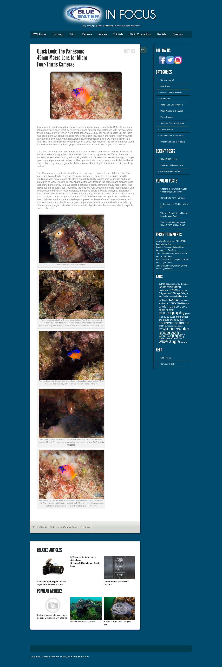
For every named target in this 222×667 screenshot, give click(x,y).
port (160, 317)
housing (173, 296)
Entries (165, 358)
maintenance (184, 300)
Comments (167, 364)
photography (172, 312)
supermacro (178, 326)
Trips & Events (166, 129)
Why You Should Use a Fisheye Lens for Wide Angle (174, 214)
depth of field (183, 290)
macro (172, 299)
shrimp (178, 316)
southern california (174, 323)
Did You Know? (167, 80)
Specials (178, 34)
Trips (73, 34)
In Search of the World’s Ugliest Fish (174, 205)
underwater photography (172, 334)
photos (188, 314)
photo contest (166, 309)
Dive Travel (165, 86)
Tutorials (118, 34)
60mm (162, 284)
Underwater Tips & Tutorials (172, 142)
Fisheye (176, 293)
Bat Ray (177, 284)
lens (185, 296)
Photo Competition (140, 34)
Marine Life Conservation (171, 105)
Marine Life (165, 99)
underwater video (168, 338)
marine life (163, 303)
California (165, 287)
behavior (185, 284)
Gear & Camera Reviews (76, 527)
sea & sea (168, 316)
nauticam (175, 303)
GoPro (166, 296)
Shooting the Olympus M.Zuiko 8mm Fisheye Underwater (173, 190)
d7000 (174, 290)
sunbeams (169, 326)
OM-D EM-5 (181, 307)
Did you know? (165, 293)
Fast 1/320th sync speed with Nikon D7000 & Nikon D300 (173, 223)
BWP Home (39, 34)
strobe (161, 326)
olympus (168, 306)
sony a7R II (180, 320)
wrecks (184, 342)
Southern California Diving (172, 123)
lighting (162, 300)
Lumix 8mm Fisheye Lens (171, 165)
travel (163, 329)
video (180, 338)
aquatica (170, 284)
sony (170, 320)
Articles (102, 34)
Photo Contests (167, 117)
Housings (58, 34)
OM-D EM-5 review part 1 (171, 171)
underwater (178, 328)
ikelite (179, 296)
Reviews (87, 34)
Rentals (161, 34)
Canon (176, 287)
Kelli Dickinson (52, 527)
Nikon (184, 303)
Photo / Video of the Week (171, 111)
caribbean (164, 290)
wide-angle (169, 341)
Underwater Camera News (172, 136)
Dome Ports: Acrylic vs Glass (82, 622)
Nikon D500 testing (168, 159)
